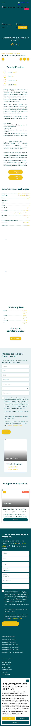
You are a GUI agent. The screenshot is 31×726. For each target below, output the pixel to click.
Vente (3, 53)
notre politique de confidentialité (10, 715)
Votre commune (7, 384)
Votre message (7, 393)
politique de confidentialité (15, 425)
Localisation (5, 574)
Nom (4, 370)
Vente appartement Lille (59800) (10, 647)
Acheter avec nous (7, 669)
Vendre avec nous (6, 664)
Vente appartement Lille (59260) (10, 649)
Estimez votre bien (7, 662)
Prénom (5, 366)
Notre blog (4, 672)
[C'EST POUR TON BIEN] (24, 3)
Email (4, 375)
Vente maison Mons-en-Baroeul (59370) (12, 652)
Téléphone (6, 379)
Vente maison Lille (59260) (9, 639)
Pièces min (6, 586)
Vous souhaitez (6, 387)
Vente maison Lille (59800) (9, 642)
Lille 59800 (17, 53)
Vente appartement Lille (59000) (10, 644)
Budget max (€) (7, 580)
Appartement (9, 53)
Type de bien (5, 568)
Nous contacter (6, 674)
